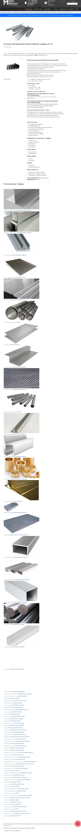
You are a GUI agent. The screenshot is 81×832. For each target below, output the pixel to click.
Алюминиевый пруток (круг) (9, 781)
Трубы (19, 322)
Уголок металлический (9, 53)
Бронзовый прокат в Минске (19, 479)
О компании (47, 9)
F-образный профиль (8, 434)
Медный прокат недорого (24, 714)
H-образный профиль (8, 456)
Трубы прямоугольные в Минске (10, 579)
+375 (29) (32, 2)
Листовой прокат (21, 277)
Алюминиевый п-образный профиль (11, 232)
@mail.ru (32, 3)
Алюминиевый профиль (24, 210)
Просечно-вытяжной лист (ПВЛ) (10, 277)
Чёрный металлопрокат (18, 299)
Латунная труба (7, 758)
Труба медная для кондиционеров (10, 714)
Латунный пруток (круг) (8, 803)
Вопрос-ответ (38, 9)
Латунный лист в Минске (8, 501)
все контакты (30, 5)
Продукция (29, 9)
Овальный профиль (8, 691)
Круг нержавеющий (8, 624)
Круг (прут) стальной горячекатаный (11, 736)
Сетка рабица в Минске (8, 389)
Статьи (56, 9)
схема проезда (51, 5)
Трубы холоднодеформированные (10, 411)
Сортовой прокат (22, 736)
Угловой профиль (7, 646)
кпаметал (11, 55)
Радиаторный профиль (8, 512)
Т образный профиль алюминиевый (11, 210)
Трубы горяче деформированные (10, 322)
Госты (76, 9)
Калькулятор (63, 9)
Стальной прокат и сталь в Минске (18, 535)
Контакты (71, 9)
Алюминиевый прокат (21, 781)
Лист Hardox (6, 534)
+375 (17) (32, 0)
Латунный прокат (18, 501)
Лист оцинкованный (8, 299)
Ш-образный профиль (8, 255)
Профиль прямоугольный (9, 557)
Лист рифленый (7, 344)
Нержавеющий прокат (18, 624)
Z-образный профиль (8, 367)
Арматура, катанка (7, 669)
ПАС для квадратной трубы (9, 602)
